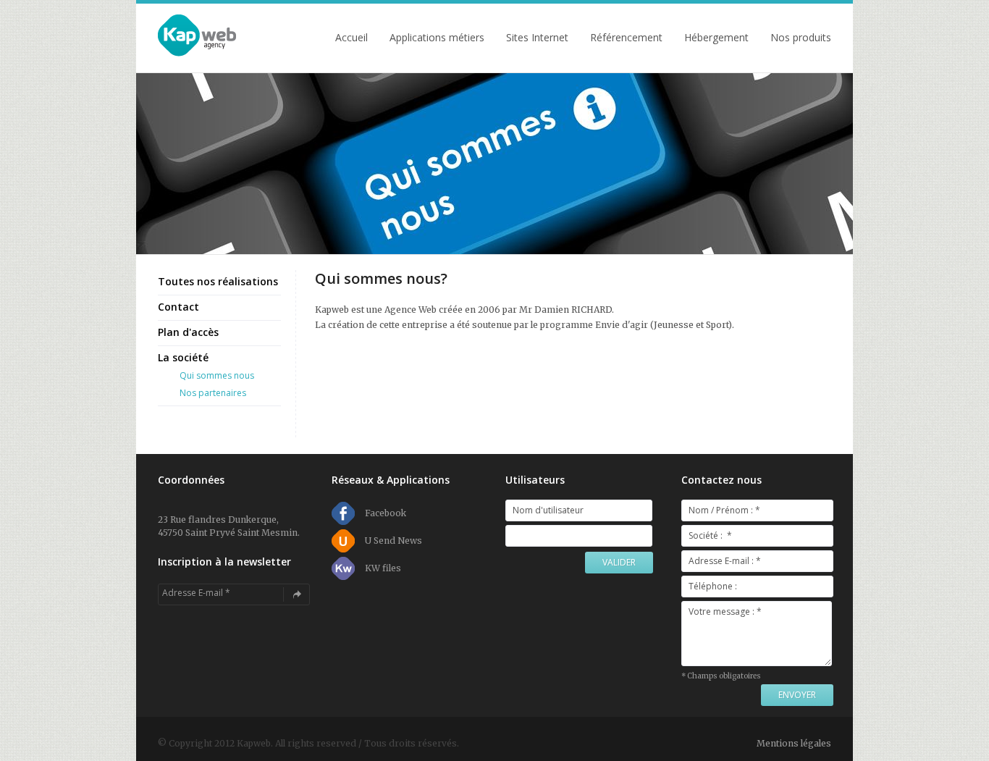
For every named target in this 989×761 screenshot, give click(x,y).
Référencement (626, 37)
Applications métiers (437, 37)
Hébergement (716, 37)
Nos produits (800, 37)
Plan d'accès (188, 332)
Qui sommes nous (217, 375)
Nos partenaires (213, 393)
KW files (383, 568)
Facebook (385, 513)
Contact (178, 307)
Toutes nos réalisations (218, 281)
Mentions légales (794, 743)
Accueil (351, 37)
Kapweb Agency (197, 36)
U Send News (393, 540)
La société (183, 357)
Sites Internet (537, 37)
